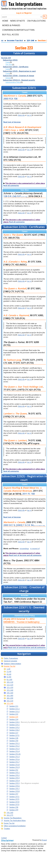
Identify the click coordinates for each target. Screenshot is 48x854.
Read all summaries (11, 185)
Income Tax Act (15, 40)
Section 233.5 (14, 783)
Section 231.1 (14, 743)
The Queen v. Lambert (15, 440)
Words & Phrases (11, 25)
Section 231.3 (14, 749)
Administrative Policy (13, 82)
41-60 (9, 674)
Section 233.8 (14, 791)
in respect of (35, 548)
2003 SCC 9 (9, 525)
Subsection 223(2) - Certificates (15, 67)
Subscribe (21, 115)
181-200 (10, 698)
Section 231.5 (14, 757)
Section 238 (13, 807)
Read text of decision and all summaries (25, 555)
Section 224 (13, 719)
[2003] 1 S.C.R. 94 (24, 525)
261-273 (10, 815)
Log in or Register (24, 13)
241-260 (10, 812)
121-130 (10, 687)
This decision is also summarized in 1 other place (25, 183)
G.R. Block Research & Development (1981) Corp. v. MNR (22, 129)
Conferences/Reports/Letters (18, 30)
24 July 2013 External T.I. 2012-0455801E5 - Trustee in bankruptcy (21, 620)
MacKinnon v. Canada (14, 95)
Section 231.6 (14, 759)
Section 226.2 (14, 730)
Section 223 (6, 58)
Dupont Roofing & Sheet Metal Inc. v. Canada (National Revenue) (22, 489)
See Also (9, 64)
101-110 (10, 682)
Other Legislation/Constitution (15, 826)
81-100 (9, 679)
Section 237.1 (14, 796)
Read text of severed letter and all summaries (27, 647)
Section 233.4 (14, 781)
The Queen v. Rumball (14, 288)
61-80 (9, 677)
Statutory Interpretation (12, 663)
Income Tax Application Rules (15, 820)
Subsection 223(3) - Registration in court (19, 71)
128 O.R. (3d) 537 (12, 196)
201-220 (10, 701)
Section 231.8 (14, 765)
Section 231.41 (15, 754)
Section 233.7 (14, 788)
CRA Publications (36, 20)
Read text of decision (12, 122)
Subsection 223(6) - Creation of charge (18, 75)
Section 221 (13, 706)
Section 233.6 (14, 786)
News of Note (17, 20)
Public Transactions (11, 658)
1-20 (8, 669)
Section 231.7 (14, 762)
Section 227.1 (14, 735)
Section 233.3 (14, 778)
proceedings (24, 548)
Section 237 (13, 794)
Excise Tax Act (9, 823)
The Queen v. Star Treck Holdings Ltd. (23, 386)
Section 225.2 (14, 727)
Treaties (7, 828)
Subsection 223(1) (10, 60)
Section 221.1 (14, 709)
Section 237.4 (14, 802)
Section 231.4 (14, 751)
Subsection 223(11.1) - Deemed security (19, 80)
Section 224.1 (14, 722)
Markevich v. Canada (14, 522)
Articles (8, 78)
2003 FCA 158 (10, 98)
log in (29, 115)
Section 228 (13, 738)
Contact (4, 838)
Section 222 (13, 714)
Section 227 (13, 733)
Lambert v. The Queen (15, 413)
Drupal (44, 840)
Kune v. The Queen (13, 234)
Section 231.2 (14, 746)
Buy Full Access (10, 34)
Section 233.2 (14, 775)
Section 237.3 (14, 799)
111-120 (10, 685)
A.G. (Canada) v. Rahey (15, 261)
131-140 (10, 690)
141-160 (10, 693)
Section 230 (13, 741)
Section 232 (13, 770)
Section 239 (13, 810)
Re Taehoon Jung (12, 359)
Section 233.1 (14, 772)
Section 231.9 (14, 767)
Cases (8, 62)
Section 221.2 (14, 711)
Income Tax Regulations (13, 818)
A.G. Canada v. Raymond (16, 315)
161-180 (10, 695)
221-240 (30, 40)
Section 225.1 (14, 725)
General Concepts (10, 661)
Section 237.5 (14, 804)
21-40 (9, 671)
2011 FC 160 (28, 493)
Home (5, 20)
